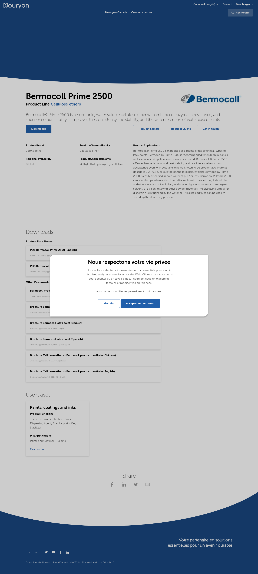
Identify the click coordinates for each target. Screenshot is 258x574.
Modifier (109, 303)
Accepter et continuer (140, 303)
